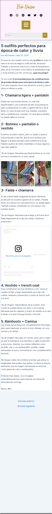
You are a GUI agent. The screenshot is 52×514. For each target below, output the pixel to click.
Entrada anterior (26, 401)
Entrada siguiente (26, 406)
